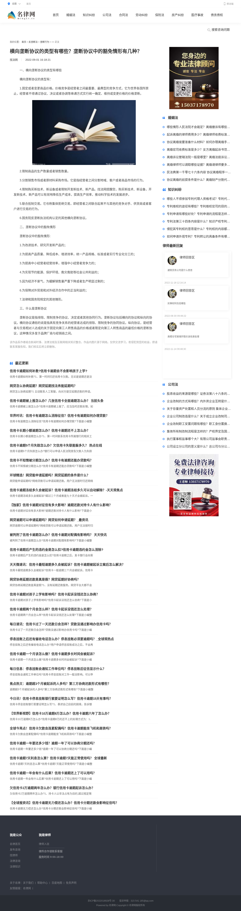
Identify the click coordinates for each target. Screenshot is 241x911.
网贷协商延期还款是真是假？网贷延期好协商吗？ (45, 579)
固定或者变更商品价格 (139, 346)
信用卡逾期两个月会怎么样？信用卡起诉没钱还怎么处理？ (51, 609)
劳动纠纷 (142, 15)
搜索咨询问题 (220, 29)
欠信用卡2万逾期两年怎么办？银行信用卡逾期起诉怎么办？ (52, 788)
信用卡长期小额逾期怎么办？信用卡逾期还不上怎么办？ (50, 430)
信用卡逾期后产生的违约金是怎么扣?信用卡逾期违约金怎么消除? (56, 550)
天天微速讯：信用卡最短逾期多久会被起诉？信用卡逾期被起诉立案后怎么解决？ (67, 564)
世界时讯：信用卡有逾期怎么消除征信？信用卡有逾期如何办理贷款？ (59, 416)
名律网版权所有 (137, 905)
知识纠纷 (89, 15)
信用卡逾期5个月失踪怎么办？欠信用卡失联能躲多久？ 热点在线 (56, 445)
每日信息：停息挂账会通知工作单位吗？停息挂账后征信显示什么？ (58, 669)
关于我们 (28, 882)
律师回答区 (187, 278)
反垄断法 (33, 42)
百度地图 (57, 882)
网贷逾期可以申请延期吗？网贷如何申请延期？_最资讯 (49, 520)
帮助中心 (42, 882)
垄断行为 (44, 42)
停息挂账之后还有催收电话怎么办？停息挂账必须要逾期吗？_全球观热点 (62, 639)
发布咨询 (15, 849)
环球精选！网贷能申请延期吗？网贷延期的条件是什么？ (50, 475)
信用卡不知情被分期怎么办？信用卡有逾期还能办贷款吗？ (51, 460)
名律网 (27, 888)
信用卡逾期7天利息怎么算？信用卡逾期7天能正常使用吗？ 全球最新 (58, 758)
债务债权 (217, 15)
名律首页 (15, 843)
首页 (28, 4)
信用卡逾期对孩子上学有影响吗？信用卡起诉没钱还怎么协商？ (54, 594)
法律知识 (15, 866)
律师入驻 (44, 843)
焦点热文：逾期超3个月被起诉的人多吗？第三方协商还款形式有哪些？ (60, 684)
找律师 (14, 855)
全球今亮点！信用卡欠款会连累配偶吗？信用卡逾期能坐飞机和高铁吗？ (61, 728)
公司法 (106, 15)
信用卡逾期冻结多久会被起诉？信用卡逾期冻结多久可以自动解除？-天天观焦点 (66, 490)
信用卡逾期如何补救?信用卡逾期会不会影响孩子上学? (48, 371)
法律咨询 (15, 860)
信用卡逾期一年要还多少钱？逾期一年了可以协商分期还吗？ (53, 743)
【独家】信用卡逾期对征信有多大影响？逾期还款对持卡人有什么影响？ (61, 505)
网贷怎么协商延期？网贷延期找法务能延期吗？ (43, 386)
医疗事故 (197, 15)
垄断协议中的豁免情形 (112, 346)
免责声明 (71, 882)
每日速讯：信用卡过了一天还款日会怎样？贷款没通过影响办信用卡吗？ (61, 624)
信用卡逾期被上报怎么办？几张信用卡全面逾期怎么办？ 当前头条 (57, 401)
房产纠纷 (178, 15)
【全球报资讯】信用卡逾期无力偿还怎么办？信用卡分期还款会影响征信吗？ (64, 803)
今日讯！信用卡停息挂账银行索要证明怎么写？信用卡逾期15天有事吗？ (61, 698)
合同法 (123, 15)
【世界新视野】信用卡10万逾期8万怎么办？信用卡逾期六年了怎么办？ (60, 713)
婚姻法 (70, 15)
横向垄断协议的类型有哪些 (82, 346)
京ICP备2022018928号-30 (101, 901)
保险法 (159, 15)
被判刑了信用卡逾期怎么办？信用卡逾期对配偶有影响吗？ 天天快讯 (58, 535)
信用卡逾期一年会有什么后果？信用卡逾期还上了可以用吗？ (53, 773)
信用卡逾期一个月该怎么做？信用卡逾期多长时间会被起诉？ (53, 654)
